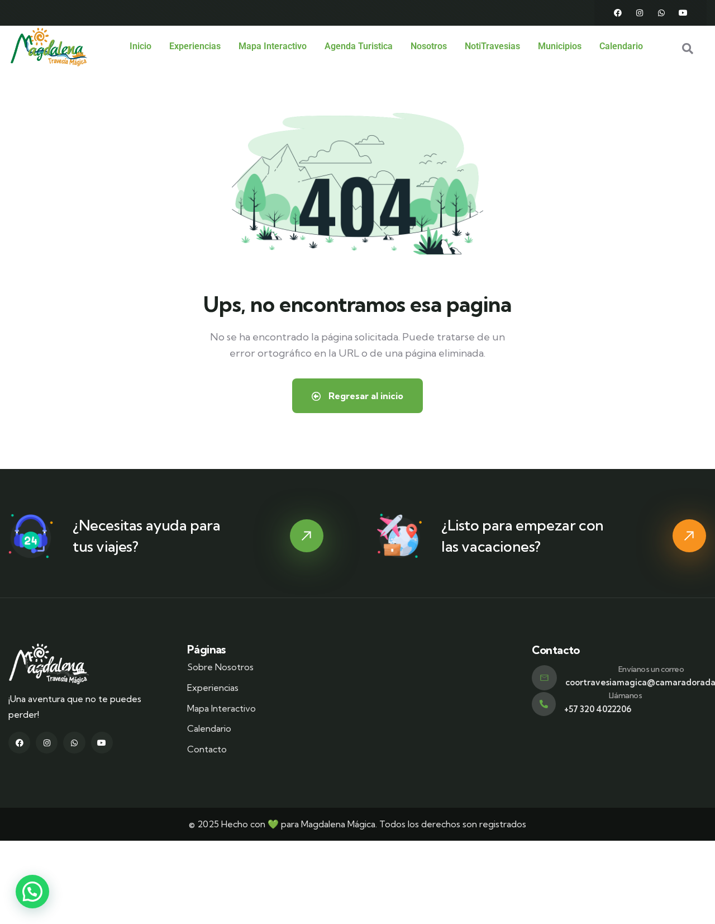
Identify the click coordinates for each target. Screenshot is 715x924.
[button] (32, 891)
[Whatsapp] (661, 13)
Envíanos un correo (651, 669)
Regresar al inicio (364, 395)
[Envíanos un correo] (544, 677)
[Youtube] (683, 13)
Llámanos (625, 695)
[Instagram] (640, 13)
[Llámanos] (544, 704)
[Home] (48, 47)
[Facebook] (618, 13)
